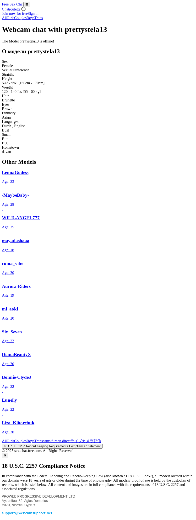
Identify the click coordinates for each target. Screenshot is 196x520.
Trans (38, 18)
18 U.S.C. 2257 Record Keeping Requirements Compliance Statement (52, 446)
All (4, 18)
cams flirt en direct (57, 441)
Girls (10, 18)
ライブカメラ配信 (86, 441)
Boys (30, 18)
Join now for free (15, 13)
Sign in (33, 13)
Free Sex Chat (12, 4)
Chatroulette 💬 (14, 9)
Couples (20, 18)
